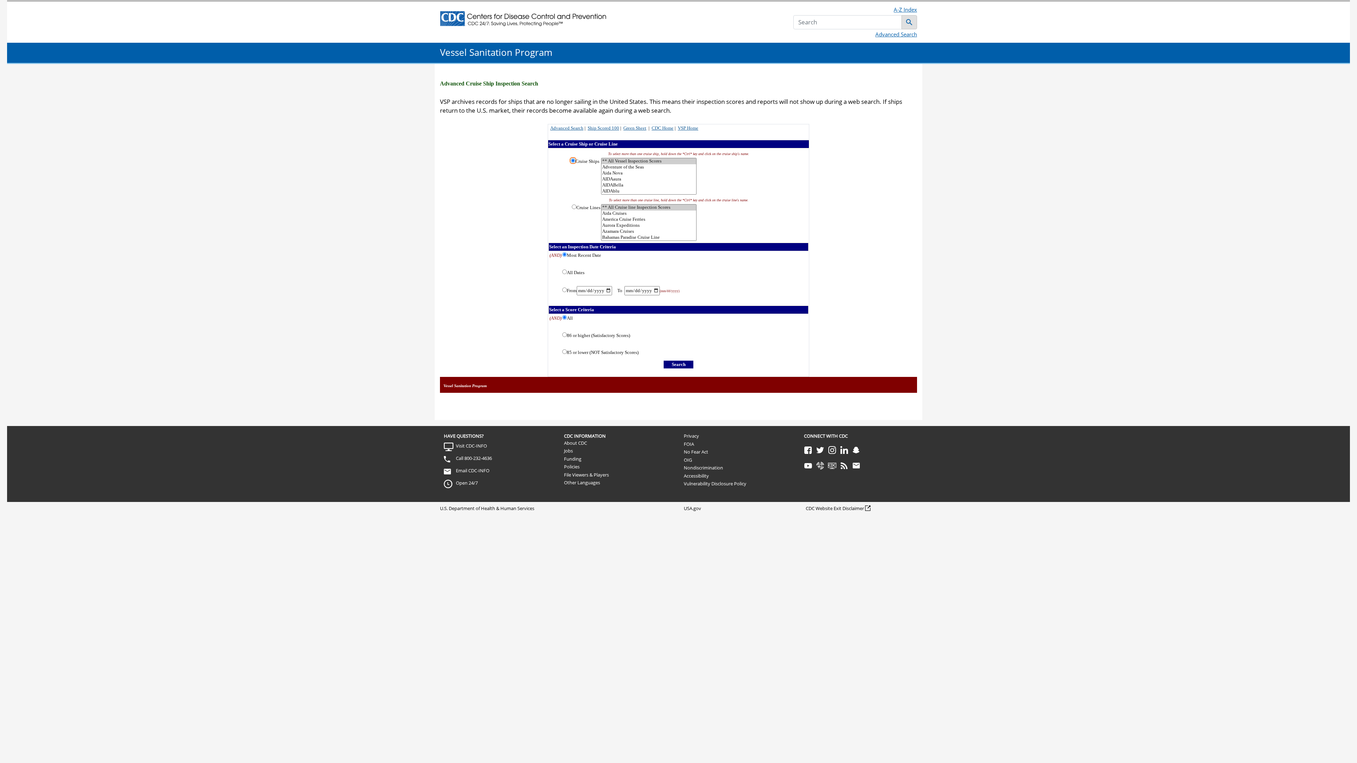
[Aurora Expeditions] (648, 226)
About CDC (575, 443)
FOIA (689, 444)
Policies (572, 466)
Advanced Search (896, 34)
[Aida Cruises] (648, 214)
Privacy (691, 436)
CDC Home (663, 128)
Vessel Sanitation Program (496, 52)
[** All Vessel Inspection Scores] (648, 161)
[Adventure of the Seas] (648, 167)
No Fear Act (696, 452)
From (572, 290)
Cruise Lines (588, 207)
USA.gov (692, 508)
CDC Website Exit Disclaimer (835, 508)
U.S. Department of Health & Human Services (487, 508)
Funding (572, 459)
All (570, 318)
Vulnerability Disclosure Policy (715, 483)
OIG (688, 460)
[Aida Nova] (648, 173)
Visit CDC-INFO (471, 446)
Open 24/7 (467, 483)
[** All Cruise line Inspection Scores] (648, 208)
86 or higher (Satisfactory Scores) (598, 335)
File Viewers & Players (586, 475)
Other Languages (582, 482)
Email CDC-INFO (472, 470)
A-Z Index (905, 9)
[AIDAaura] (648, 179)
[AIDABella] (648, 185)
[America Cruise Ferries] (648, 220)
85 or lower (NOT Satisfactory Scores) (603, 352)
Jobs (568, 451)
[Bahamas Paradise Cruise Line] (648, 238)
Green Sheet (634, 128)
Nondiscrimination (703, 468)
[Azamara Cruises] (648, 232)
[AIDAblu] (648, 191)
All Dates (575, 272)
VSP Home (688, 128)
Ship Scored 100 (603, 128)
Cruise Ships (587, 161)
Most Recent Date (584, 255)
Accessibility (696, 476)
